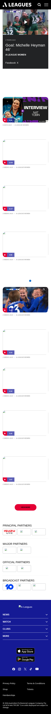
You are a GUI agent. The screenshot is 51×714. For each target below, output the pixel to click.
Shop (5, 689)
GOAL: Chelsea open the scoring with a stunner (23, 401)
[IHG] (24, 568)
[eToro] (24, 550)
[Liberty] (9, 550)
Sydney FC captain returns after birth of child (23, 130)
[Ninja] (24, 532)
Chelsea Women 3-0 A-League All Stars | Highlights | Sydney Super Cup (24, 267)
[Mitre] (9, 568)
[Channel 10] (9, 587)
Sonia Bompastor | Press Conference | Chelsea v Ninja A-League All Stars (23, 221)
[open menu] (46, 4)
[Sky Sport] (39, 587)
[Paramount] (25, 587)
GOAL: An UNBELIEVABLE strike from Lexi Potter (23, 320)
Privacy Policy (9, 683)
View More (25, 507)
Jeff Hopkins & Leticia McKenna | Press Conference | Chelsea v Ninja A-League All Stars (25, 175)
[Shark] (39, 532)
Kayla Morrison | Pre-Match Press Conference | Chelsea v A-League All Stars (24, 446)
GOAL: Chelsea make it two (20, 361)
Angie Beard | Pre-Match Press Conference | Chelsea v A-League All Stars (24, 492)
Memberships (9, 695)
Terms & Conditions (36, 683)
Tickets (30, 689)
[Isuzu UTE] (9, 532)
